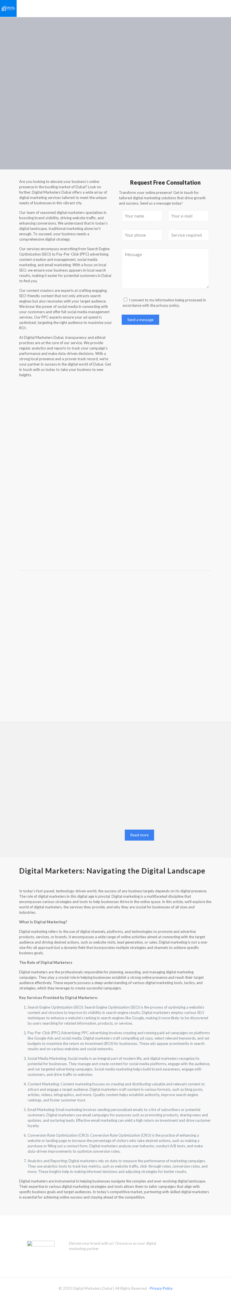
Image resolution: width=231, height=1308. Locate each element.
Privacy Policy (161, 1288)
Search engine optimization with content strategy (114, 642)
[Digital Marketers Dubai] (8, 8)
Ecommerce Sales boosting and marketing (180, 642)
